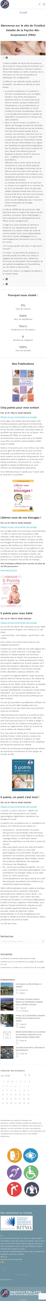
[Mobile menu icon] (43, 4)
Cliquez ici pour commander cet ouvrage (19, 417)
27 (3, 1086)
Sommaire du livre (9, 570)
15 (24, 1095)
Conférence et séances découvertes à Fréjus (18, 958)
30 (16, 1086)
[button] (17, 1274)
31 (20, 1086)
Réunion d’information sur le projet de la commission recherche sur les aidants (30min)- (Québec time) (30, 1034)
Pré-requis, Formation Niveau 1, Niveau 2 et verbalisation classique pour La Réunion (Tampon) (29, 1001)
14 (20, 1095)
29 (24, 1103)
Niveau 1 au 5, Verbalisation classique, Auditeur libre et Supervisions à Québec (30, 1018)
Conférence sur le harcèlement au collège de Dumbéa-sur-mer (22, 963)
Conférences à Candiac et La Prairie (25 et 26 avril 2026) (23, 967)
